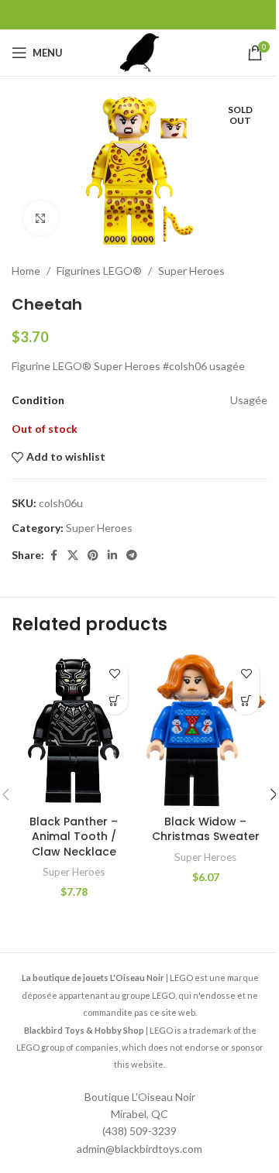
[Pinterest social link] (93, 555)
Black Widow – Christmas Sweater (206, 829)
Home (26, 270)
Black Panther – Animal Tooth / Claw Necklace (73, 836)
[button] (114, 701)
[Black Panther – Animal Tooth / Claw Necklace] (74, 730)
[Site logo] (139, 51)
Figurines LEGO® (99, 270)
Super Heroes (191, 270)
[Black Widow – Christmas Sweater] (205, 730)
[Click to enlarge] (40, 218)
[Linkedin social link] (112, 555)
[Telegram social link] (132, 555)
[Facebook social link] (53, 555)
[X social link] (73, 555)
